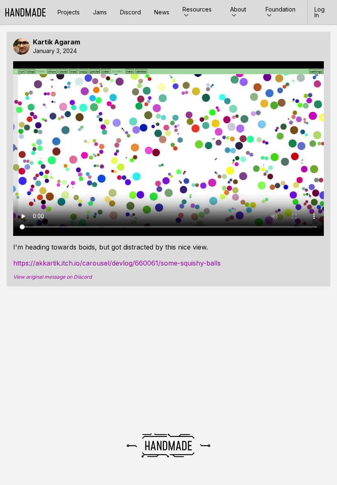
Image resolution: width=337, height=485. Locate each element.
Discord (130, 12)
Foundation (280, 9)
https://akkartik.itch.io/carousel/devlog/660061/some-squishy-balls (117, 263)
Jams (100, 12)
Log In (319, 12)
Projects (69, 12)
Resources (197, 9)
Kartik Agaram (56, 42)
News (161, 12)
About (238, 9)
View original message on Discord (52, 277)
